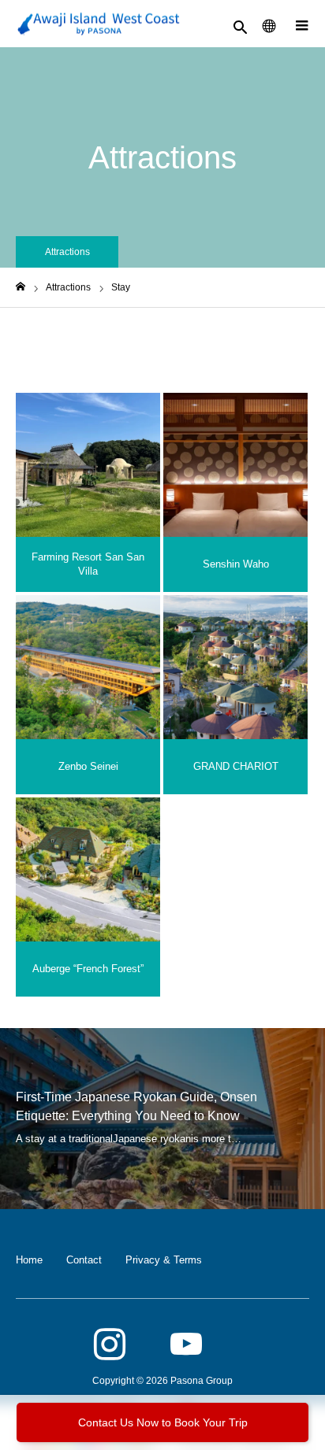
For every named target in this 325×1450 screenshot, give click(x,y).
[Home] (20, 287)
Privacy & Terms (163, 1260)
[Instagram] (109, 1345)
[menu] (301, 23)
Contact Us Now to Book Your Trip (163, 1422)
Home (29, 1260)
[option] (162, 1118)
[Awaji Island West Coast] (98, 24)
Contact (84, 1260)
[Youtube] (186, 1345)
